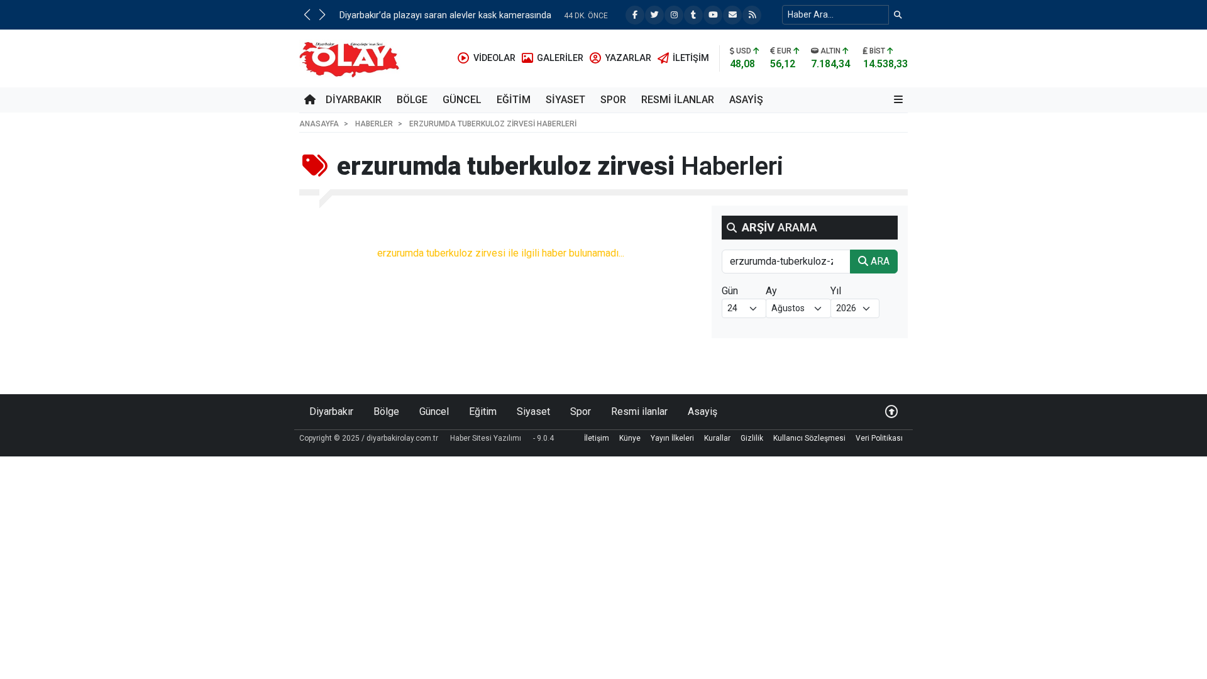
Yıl (835, 291)
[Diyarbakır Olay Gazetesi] (351, 57)
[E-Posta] (732, 15)
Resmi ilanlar (677, 100)
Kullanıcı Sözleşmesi (809, 438)
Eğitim (514, 100)
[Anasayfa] (310, 100)
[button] (306, 14)
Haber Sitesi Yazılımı (485, 438)
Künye (630, 438)
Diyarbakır (354, 100)
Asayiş (746, 100)
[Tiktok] (693, 15)
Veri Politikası (879, 438)
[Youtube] (712, 15)
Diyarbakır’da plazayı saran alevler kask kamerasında (445, 15)
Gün (730, 291)
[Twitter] (654, 15)
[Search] (898, 15)
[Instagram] (673, 15)
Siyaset (565, 100)
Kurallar (717, 438)
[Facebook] (635, 15)
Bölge (412, 100)
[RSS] (751, 15)
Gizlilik (752, 438)
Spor (613, 100)
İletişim (596, 438)
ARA (879, 261)
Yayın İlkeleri (672, 438)
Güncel (462, 100)
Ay (771, 291)
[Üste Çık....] (891, 411)
